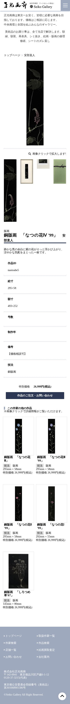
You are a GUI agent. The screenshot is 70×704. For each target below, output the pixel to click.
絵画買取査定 (46, 649)
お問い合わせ (13, 656)
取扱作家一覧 (46, 635)
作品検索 (43, 643)
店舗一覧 (10, 649)
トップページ (12, 55)
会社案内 (43, 656)
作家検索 (10, 643)
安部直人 (29, 55)
